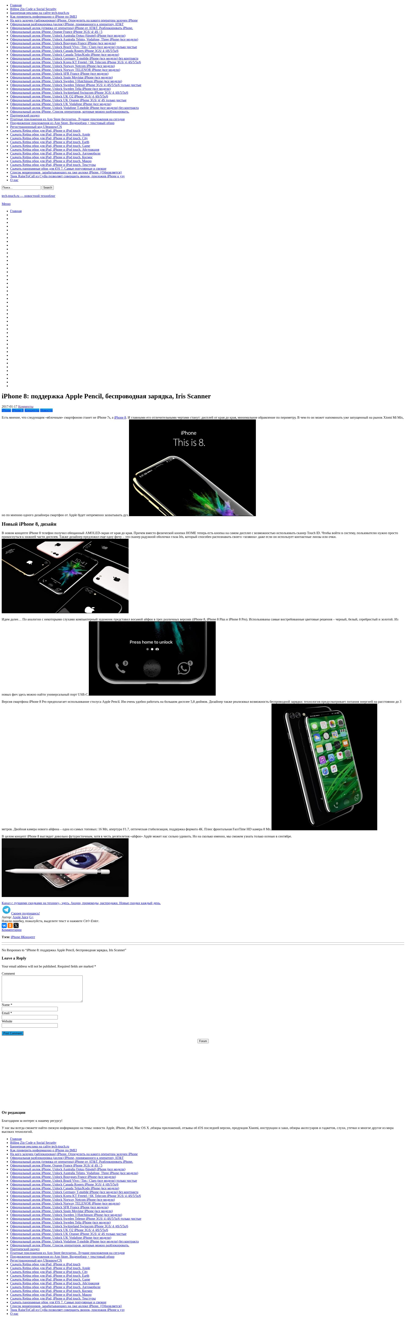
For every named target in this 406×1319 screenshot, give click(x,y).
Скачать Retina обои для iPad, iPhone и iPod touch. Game (50, 146)
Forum (203, 1041)
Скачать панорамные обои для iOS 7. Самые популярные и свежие (58, 168)
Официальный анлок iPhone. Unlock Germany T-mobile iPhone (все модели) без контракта (74, 58)
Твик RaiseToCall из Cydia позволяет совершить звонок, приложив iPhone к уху (67, 176)
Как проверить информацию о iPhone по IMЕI (43, 16)
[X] (16, 925)
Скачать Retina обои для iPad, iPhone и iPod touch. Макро (51, 161)
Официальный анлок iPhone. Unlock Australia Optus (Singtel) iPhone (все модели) (67, 35)
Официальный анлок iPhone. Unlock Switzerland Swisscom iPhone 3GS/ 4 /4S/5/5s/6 (69, 92)
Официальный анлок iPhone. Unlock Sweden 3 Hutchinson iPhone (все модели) (66, 81)
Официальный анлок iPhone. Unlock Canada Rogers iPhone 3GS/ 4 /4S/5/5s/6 (64, 51)
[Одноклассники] (10, 925)
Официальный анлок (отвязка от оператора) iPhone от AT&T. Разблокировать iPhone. (71, 28)
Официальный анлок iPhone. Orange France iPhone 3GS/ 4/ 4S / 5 (56, 32)
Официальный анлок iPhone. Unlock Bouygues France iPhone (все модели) (63, 43)
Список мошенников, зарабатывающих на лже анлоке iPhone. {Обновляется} (66, 172)
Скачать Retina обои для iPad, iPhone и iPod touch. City (49, 138)
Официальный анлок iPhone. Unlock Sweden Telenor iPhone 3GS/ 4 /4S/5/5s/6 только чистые (75, 85)
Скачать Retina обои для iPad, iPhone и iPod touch (45, 130)
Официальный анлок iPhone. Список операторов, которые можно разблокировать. (69, 111)
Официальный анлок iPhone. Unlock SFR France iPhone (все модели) (59, 73)
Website (7, 1021)
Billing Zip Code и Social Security (33, 9)
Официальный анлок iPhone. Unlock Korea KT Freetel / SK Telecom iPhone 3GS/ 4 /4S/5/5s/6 (75, 62)
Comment (8, 973)
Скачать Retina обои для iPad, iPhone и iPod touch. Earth (49, 142)
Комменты (25, 406)
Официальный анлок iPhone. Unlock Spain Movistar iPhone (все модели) (61, 77)
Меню (6, 204)
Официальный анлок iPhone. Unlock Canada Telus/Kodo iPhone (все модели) (64, 54)
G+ (31, 917)
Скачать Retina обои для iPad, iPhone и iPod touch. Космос (51, 157)
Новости (46, 410)
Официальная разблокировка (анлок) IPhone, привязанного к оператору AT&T (67, 24)
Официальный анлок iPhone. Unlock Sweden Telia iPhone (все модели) (60, 89)
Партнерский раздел (25, 115)
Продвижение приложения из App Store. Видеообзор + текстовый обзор (62, 123)
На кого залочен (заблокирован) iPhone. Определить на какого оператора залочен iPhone (74, 20)
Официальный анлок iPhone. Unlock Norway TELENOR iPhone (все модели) (65, 70)
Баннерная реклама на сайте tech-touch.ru (39, 13)
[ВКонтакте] (4, 925)
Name (6, 1005)
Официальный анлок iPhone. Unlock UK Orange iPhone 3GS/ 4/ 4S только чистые (68, 100)
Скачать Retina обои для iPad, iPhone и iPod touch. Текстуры (53, 165)
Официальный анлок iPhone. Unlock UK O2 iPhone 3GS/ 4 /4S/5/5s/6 (59, 96)
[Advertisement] (203, 1072)
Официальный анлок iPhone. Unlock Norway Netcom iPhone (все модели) (62, 66)
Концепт (29, 937)
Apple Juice (20, 917)
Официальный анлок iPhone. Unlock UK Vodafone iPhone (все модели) (60, 104)
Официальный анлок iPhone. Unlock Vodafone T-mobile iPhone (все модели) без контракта (74, 108)
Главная (16, 5)
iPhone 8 (18, 410)
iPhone (6, 410)
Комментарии (12, 930)
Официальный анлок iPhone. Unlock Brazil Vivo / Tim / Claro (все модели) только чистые (73, 47)
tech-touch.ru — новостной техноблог (28, 196)
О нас (14, 180)
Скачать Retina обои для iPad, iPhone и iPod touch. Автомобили (55, 153)
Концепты (32, 410)
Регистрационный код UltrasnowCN (36, 127)
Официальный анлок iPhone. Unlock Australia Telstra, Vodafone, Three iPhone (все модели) (74, 39)
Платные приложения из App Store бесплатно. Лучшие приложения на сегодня (67, 119)
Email (6, 1013)
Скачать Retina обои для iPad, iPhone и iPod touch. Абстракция (54, 149)
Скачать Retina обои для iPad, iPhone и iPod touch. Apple (50, 134)
